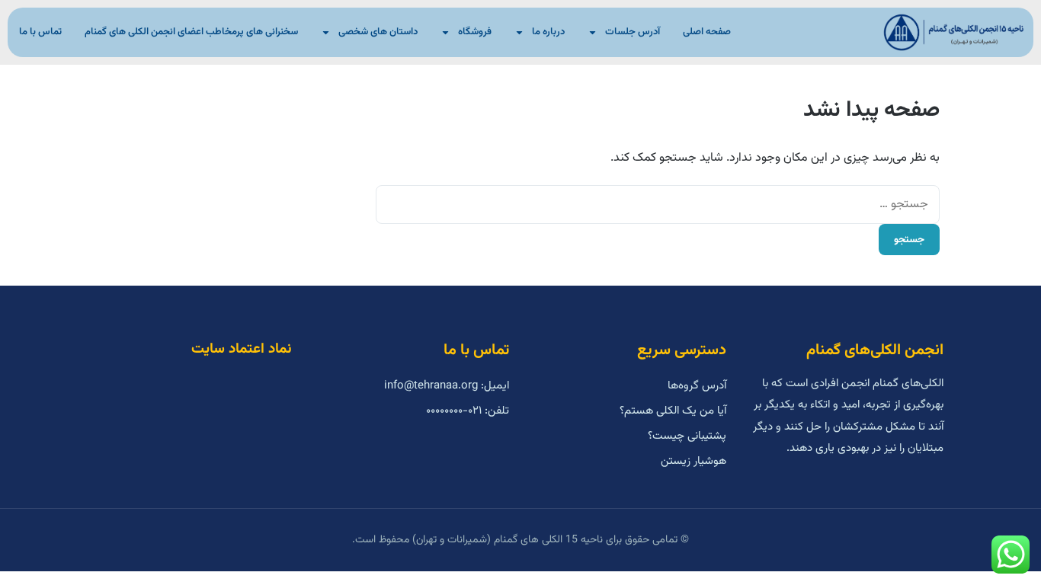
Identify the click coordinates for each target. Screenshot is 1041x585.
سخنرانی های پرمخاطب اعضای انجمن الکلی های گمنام (191, 32)
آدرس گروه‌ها (697, 386)
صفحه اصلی (707, 32)
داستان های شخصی (378, 32)
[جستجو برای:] (658, 204)
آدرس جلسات (632, 32)
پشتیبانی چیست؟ (687, 436)
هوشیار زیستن (693, 461)
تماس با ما (40, 32)
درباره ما (548, 32)
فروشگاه (475, 32)
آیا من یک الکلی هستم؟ (673, 411)
